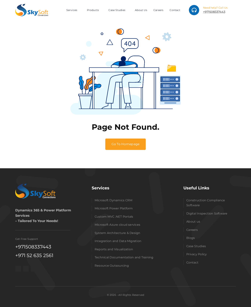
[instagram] (26, 269)
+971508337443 (214, 12)
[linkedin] (34, 269)
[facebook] (18, 269)
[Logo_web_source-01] (31, 5)
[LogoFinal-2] (35, 184)
